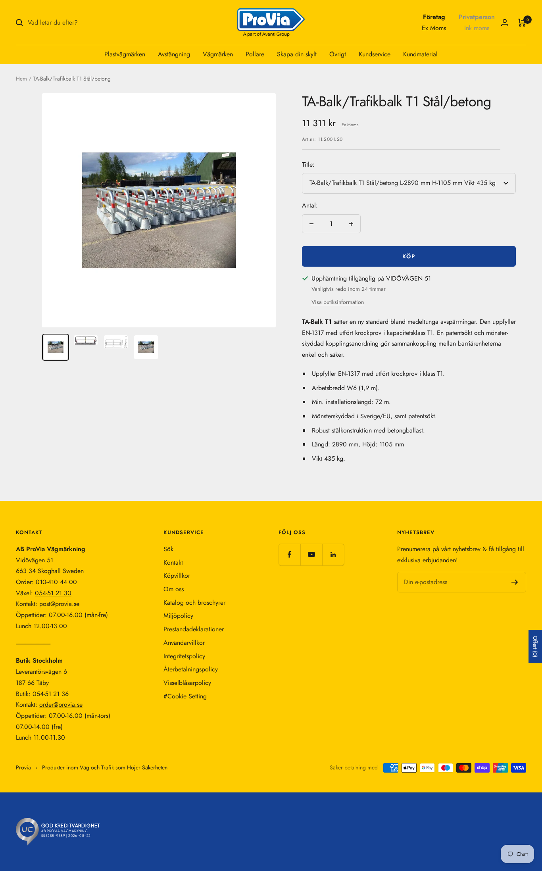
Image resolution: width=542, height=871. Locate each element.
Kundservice (374, 54)
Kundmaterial (420, 54)
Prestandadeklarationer (193, 629)
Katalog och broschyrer (194, 602)
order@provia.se (61, 704)
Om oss (173, 589)
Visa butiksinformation (337, 302)
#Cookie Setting (185, 696)
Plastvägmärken (124, 54)
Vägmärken (218, 54)
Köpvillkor (176, 575)
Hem (21, 79)
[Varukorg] (522, 23)
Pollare (255, 54)
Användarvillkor (184, 642)
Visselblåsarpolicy (187, 682)
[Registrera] (514, 582)
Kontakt (173, 562)
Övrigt (337, 54)
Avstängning (174, 54)
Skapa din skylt (297, 54)
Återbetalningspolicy (190, 669)
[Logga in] (504, 22)
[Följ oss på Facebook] (289, 554)
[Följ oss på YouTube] (311, 554)
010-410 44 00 (56, 581)
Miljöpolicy (178, 615)
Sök (168, 549)
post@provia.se (59, 603)
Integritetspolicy (184, 656)
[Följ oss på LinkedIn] (333, 554)
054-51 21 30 (53, 593)
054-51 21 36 (51, 693)
